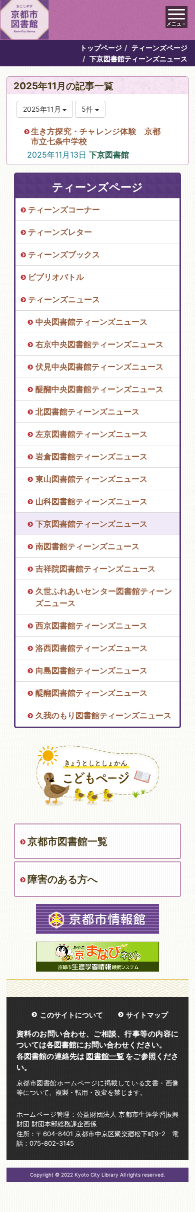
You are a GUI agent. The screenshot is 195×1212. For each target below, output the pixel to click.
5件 (88, 109)
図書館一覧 (105, 1056)
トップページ (101, 47)
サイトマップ (147, 1014)
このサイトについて (71, 1014)
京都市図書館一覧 (68, 841)
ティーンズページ (160, 47)
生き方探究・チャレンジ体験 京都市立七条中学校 (95, 136)
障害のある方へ (63, 879)
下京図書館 (109, 155)
